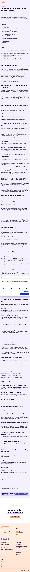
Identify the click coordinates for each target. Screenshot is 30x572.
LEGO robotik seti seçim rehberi (14, 184)
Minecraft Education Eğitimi (5, 547)
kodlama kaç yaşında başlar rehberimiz (23, 273)
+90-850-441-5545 (20, 535)
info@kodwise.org (20, 532)
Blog (4, 6)
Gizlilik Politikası (18, 549)
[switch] (11, 288)
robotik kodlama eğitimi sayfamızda (9, 247)
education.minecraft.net (16, 475)
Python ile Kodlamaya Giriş (5, 544)
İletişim (2, 566)
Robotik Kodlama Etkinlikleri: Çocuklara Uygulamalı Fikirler (10, 485)
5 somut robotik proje (16, 371)
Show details (26, 291)
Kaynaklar (4, 42)
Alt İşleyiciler (18, 554)
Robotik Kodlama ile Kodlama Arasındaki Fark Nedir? (11, 28)
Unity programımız (17, 244)
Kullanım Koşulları (19, 544)
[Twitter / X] (6, 539)
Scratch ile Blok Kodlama (5, 551)
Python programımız (4, 236)
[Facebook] (4, 539)
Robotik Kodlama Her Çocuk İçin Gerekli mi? (10, 31)
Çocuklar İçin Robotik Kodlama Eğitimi (20, 493)
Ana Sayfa (2, 6)
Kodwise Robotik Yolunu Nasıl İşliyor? (9, 34)
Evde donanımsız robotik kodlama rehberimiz (11, 183)
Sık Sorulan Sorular (6, 41)
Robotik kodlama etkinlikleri (17, 373)
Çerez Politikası (18, 552)
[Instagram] (1, 539)
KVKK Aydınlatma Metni (19, 550)
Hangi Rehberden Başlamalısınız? (8, 39)
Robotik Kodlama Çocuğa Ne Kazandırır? (9, 30)
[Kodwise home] (19, 2)
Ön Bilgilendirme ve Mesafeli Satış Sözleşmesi (21, 547)
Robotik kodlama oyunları (16, 369)
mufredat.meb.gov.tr (20, 470)
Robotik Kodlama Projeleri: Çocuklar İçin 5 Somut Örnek (10, 488)
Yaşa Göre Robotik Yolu (7, 35)
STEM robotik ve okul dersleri (17, 375)
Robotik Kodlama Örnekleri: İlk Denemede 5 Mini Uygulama (10, 487)
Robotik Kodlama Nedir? (7, 27)
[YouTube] (8, 539)
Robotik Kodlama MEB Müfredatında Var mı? (10, 38)
